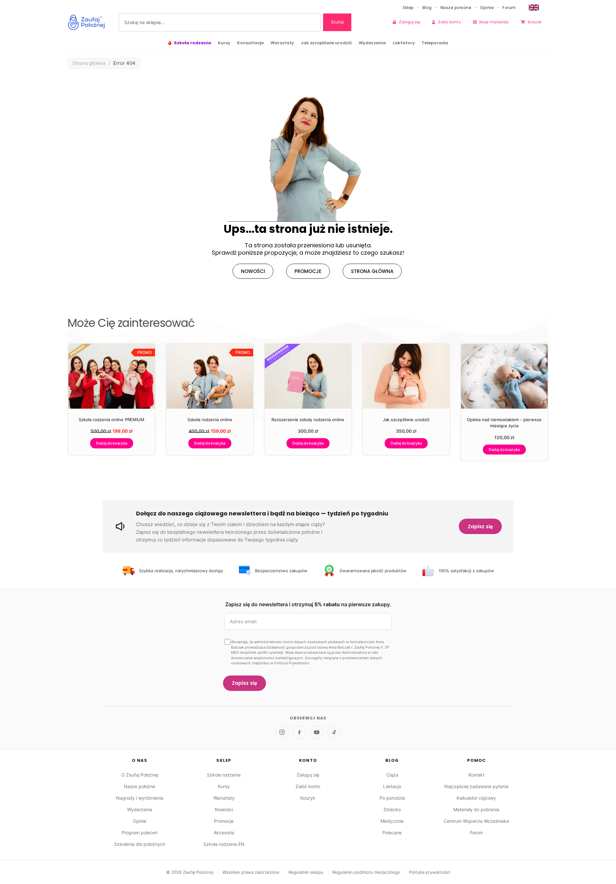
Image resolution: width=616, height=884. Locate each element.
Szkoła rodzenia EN (223, 844)
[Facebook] (299, 732)
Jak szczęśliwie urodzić (326, 43)
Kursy (224, 43)
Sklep (408, 7)
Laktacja (392, 786)
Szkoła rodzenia (192, 43)
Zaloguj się (409, 22)
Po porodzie (392, 798)
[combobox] (220, 22)
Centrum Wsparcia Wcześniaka (476, 821)
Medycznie (392, 821)
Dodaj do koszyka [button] (111, 443)
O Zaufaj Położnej (139, 775)
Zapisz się (480, 526)
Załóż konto (449, 22)
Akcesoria (224, 832)
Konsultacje (250, 43)
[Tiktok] (334, 732)
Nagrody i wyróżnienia (139, 798)
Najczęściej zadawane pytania (476, 786)
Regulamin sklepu (306, 872)
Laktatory (404, 43)
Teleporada (435, 43)
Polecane (392, 832)
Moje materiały (494, 22)
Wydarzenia (372, 43)
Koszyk (534, 22)
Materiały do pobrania (476, 809)
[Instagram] (282, 732)
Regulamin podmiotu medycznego (366, 872)
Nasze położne (456, 7)
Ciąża (392, 775)
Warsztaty (282, 43)
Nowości (224, 809)
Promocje (224, 821)
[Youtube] (316, 732)
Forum (509, 7)
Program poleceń (140, 832)
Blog (427, 7)
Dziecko (392, 809)
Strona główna (89, 63)
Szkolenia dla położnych (139, 844)
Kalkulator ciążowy (476, 798)
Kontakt (476, 775)
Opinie (487, 7)
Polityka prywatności (429, 872)
